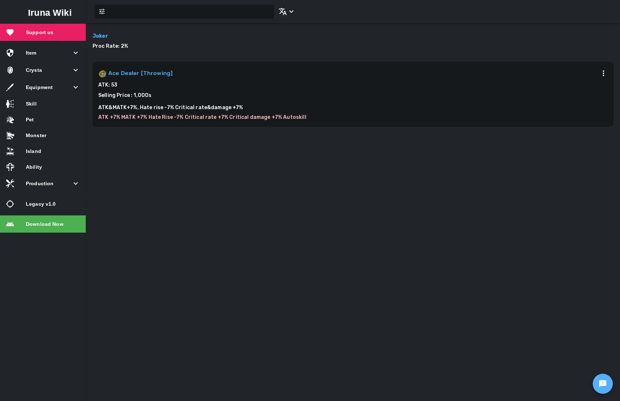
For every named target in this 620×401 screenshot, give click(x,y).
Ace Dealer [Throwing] (140, 73)
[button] (285, 11)
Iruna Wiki (50, 13)
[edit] (603, 384)
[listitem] (43, 32)
